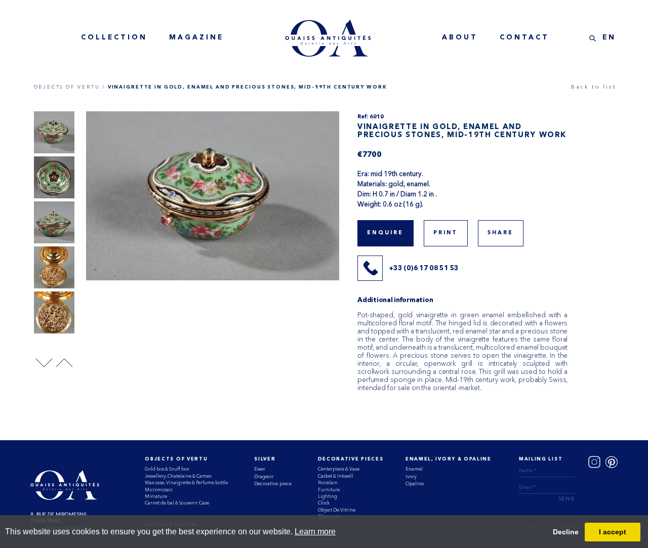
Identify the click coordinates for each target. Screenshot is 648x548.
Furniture (329, 489)
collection (114, 37)
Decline (566, 532)
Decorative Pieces (351, 459)
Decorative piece (273, 483)
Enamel (414, 469)
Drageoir (264, 476)
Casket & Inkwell (335, 476)
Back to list (593, 86)
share (501, 233)
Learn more (315, 531)
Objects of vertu (176, 459)
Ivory (411, 476)
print (445, 233)
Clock (324, 502)
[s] (592, 38)
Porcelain (328, 482)
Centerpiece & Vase (338, 469)
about (460, 37)
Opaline (415, 483)
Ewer (259, 469)
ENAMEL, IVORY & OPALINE (449, 459)
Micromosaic (159, 489)
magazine (196, 37)
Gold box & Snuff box (167, 469)
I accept (612, 532)
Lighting (327, 496)
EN (609, 37)
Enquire (385, 233)
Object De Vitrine (336, 510)
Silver (264, 459)
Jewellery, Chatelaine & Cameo (178, 476)
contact (524, 37)
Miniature (156, 496)
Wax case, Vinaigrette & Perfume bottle (186, 482)
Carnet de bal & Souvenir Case (177, 502)
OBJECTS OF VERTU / (69, 87)
